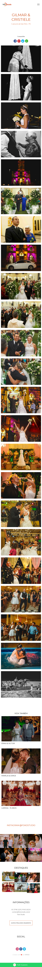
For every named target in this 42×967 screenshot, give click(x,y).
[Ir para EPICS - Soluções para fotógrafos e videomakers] (21, 954)
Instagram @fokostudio (21, 825)
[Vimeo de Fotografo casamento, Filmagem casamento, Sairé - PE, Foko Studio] (24, 949)
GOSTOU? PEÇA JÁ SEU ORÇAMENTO (21, 923)
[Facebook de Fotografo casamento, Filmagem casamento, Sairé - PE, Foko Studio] (21, 949)
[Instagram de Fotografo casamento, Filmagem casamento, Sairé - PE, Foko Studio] (17, 949)
